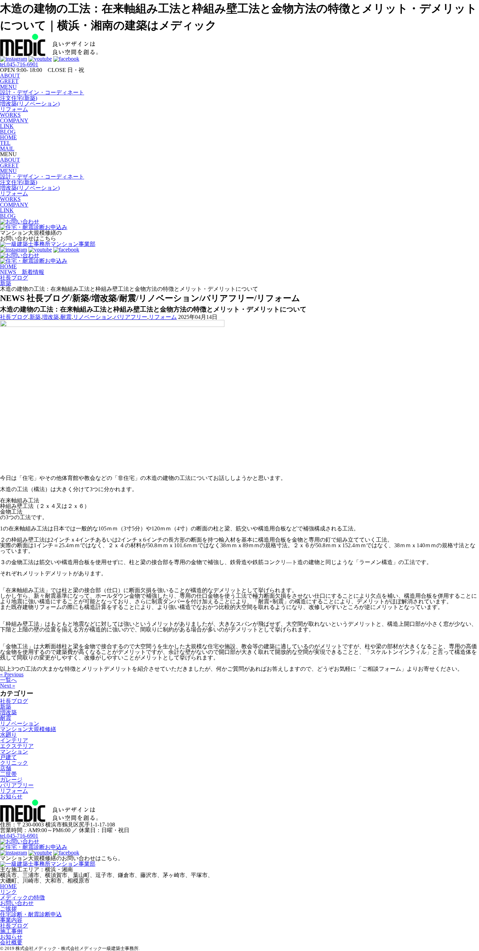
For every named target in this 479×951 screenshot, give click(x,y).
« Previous (11, 674)
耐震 (66, 317)
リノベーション (92, 317)
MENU (8, 87)
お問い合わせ (17, 903)
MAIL (7, 149)
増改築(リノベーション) (30, 104)
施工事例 (11, 931)
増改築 (50, 317)
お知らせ (11, 796)
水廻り (8, 735)
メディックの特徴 (22, 897)
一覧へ (8, 680)
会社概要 (11, 942)
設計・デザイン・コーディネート (42, 92)
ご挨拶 (8, 909)
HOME (8, 137)
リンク (8, 892)
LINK (7, 126)
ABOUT (10, 76)
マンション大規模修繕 (28, 729)
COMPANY (14, 120)
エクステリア (17, 746)
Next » (7, 686)
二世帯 (8, 774)
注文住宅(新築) (18, 98)
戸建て (8, 757)
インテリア (14, 740)
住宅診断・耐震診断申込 (31, 914)
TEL (5, 143)
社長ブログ (14, 317)
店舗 (5, 768)
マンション (14, 752)
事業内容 (11, 920)
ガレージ (11, 780)
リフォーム (14, 109)
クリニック (14, 763)
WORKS (10, 115)
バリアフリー (130, 317)
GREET (9, 81)
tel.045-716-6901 (19, 64)
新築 (35, 317)
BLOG (8, 132)
